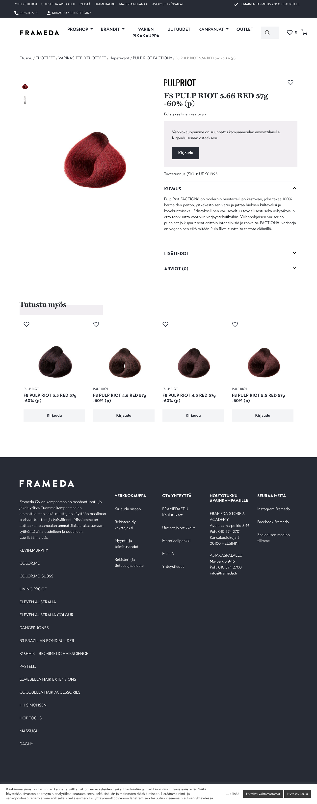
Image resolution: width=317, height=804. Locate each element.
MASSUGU (29, 731)
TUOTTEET (45, 58)
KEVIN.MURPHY (34, 550)
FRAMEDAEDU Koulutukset (175, 512)
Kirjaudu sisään (128, 509)
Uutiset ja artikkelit (58, 4)
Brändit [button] (111, 29)
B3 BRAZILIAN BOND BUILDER (47, 640)
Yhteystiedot (26, 4)
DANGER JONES (34, 628)
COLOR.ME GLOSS (36, 576)
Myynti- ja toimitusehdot (126, 543)
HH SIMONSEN (33, 705)
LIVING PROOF (33, 589)
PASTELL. (28, 666)
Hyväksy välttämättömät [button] (263, 794)
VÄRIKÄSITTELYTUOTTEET (82, 58)
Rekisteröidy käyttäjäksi (125, 525)
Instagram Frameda (273, 509)
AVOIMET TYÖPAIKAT (168, 4)
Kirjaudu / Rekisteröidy (71, 13)
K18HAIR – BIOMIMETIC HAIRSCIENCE (54, 653)
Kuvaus (172, 189)
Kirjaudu (185, 153)
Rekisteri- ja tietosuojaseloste (129, 562)
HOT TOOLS (31, 718)
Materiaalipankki (133, 4)
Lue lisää (232, 794)
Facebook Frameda (273, 522)
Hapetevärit (119, 58)
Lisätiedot (176, 253)
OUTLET (245, 29)
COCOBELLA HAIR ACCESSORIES (50, 692)
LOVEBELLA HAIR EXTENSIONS (48, 679)
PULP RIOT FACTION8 (152, 58)
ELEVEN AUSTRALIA (38, 602)
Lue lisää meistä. (34, 537)
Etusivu (26, 58)
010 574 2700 (28, 13)
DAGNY (26, 744)
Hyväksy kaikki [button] (297, 794)
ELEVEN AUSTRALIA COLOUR (46, 615)
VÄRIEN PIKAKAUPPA (145, 32)
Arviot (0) (176, 268)
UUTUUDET (178, 29)
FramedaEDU (104, 4)
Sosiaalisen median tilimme (273, 538)
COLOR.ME (30, 563)
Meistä (84, 4)
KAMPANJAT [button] (211, 29)
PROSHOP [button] (78, 29)
